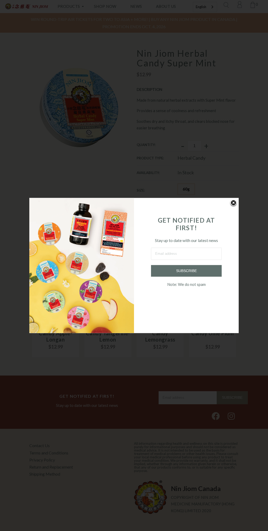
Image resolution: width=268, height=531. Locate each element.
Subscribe (186, 271)
